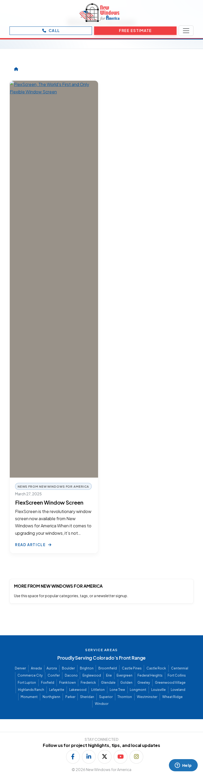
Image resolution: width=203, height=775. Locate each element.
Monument (29, 697)
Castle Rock (156, 668)
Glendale (108, 683)
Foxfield (47, 683)
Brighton (87, 668)
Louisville (158, 690)
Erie (109, 675)
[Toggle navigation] (186, 30)
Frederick (88, 683)
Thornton (124, 697)
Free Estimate (135, 30)
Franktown (67, 683)
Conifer (54, 675)
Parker (70, 697)
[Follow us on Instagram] (136, 757)
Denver (20, 668)
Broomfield (107, 668)
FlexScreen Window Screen (49, 502)
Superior (106, 697)
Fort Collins (177, 675)
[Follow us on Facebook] (73, 757)
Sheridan (87, 697)
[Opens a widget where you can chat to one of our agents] (183, 765)
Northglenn (51, 697)
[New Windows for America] (99, 12)
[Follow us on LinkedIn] (89, 757)
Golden (126, 683)
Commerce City (30, 675)
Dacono (71, 675)
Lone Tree (117, 690)
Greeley (143, 683)
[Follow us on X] (105, 757)
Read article (31, 544)
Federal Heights (150, 675)
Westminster (147, 697)
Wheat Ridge (172, 697)
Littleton (98, 690)
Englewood (91, 675)
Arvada (36, 668)
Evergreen (124, 675)
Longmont (138, 690)
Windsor (101, 704)
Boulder (68, 668)
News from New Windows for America (53, 486)
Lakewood (77, 690)
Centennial (179, 668)
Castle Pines (132, 668)
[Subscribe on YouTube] (120, 757)
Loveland (178, 690)
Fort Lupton (27, 683)
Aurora (52, 668)
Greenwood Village (170, 683)
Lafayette (56, 690)
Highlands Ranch (31, 690)
